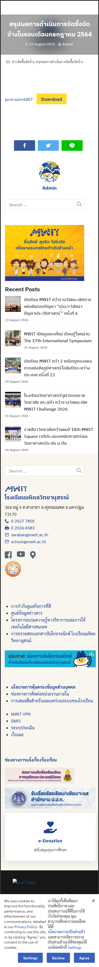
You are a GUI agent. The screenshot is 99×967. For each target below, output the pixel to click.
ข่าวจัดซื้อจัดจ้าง (23, 61)
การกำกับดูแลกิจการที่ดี (31, 606)
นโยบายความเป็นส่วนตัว (66, 931)
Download (51, 99)
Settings (74, 947)
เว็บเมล (17, 734)
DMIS (16, 721)
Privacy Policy (26, 926)
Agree (84, 957)
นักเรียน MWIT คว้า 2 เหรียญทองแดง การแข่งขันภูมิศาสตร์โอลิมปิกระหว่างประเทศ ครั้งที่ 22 (58, 367)
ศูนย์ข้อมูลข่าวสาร (26, 613)
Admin (67, 44)
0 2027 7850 (22, 521)
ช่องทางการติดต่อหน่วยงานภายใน (40, 694)
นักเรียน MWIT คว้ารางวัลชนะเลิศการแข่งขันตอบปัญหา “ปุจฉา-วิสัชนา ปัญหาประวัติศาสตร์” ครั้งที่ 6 (57, 306)
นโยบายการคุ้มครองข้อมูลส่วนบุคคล (43, 687)
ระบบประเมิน (23, 727)
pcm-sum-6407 (19, 99)
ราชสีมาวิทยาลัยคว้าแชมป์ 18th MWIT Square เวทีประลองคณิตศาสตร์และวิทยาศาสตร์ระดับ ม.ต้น (58, 436)
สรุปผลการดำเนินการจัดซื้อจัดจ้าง (59, 61)
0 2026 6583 (22, 528)
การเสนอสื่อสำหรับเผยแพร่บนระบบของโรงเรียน (52, 700)
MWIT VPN (21, 714)
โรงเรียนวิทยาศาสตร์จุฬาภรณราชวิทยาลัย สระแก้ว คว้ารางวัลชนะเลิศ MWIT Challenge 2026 (55, 402)
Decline (58, 957)
